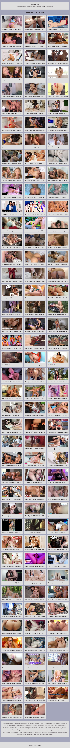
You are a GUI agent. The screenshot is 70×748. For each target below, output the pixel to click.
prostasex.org (35, 4)
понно (43, 6)
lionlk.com (37, 745)
